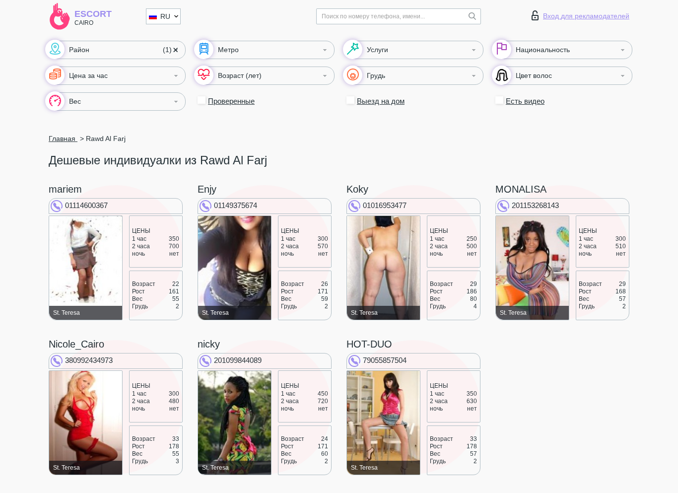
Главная (63, 138)
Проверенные (231, 101)
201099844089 (238, 360)
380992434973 (89, 360)
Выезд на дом (381, 101)
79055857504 (385, 360)
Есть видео (525, 101)
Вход (586, 16)
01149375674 (235, 205)
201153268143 (535, 205)
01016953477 (385, 205)
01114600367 (86, 205)
